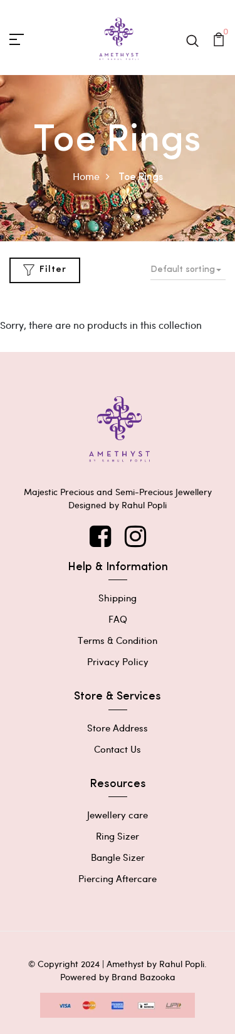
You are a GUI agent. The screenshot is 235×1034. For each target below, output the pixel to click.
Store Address (117, 727)
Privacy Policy (118, 661)
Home (86, 176)
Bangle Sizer (118, 857)
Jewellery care (117, 814)
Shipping (117, 597)
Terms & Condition (117, 640)
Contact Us (117, 749)
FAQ (117, 619)
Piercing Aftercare (117, 878)
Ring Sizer (117, 836)
